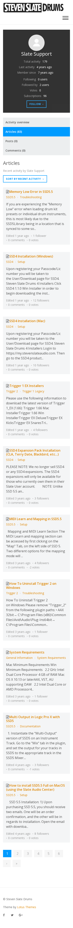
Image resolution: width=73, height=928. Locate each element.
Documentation (30, 726)
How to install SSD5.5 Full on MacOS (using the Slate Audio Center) (35, 787)
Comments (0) (15, 150)
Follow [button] (35, 104)
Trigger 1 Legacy (33, 391)
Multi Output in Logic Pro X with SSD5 (33, 719)
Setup (21, 262)
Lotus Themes (26, 907)
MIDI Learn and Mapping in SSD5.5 (35, 519)
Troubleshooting (31, 197)
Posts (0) (11, 141)
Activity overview (17, 122)
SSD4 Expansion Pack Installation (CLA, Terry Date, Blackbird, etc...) (33, 452)
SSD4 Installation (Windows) (31, 256)
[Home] (33, 7)
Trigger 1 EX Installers (26, 386)
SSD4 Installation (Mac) (27, 321)
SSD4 (9, 262)
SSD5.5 (10, 197)
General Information (19, 658)
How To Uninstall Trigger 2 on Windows (31, 585)
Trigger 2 (12, 391)
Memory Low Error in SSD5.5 (31, 191)
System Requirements (26, 652)
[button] (65, 17)
